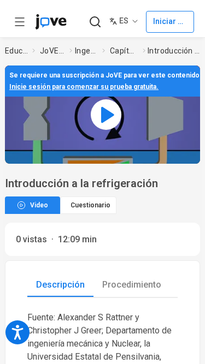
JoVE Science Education (52, 50)
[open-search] (95, 22)
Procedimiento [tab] (131, 284)
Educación (16, 50)
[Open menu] (19, 22)
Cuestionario (90, 205)
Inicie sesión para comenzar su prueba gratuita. (84, 87)
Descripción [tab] (60, 284)
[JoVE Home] (51, 21)
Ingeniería (86, 50)
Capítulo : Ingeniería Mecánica (124, 50)
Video (39, 205)
